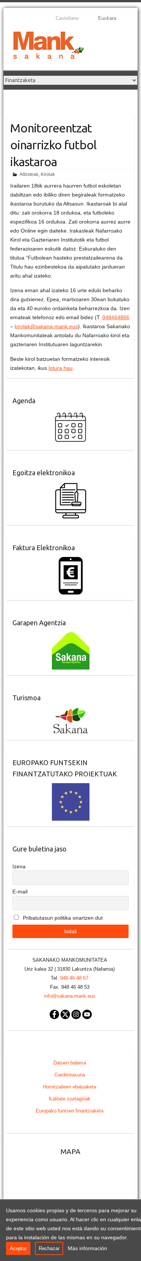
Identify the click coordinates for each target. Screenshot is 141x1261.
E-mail (19, 892)
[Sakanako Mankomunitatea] (48, 47)
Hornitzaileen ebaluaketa (69, 1087)
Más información (87, 1248)
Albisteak (29, 174)
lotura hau (61, 368)
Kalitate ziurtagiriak (70, 1099)
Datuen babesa (69, 1063)
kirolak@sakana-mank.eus (46, 326)
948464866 (115, 317)
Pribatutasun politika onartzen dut (62, 918)
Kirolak (48, 174)
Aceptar (18, 1248)
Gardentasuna (70, 1075)
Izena (19, 866)
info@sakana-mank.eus (70, 996)
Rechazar (49, 1248)
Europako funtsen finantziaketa (69, 1111)
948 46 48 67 (74, 978)
